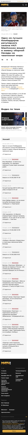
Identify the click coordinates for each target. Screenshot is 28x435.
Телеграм (11, 409)
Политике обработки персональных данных (13, 423)
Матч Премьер (5, 403)
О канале (3, 371)
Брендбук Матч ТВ (6, 375)
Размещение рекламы (19, 380)
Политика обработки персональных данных (5, 382)
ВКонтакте (4, 409)
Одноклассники (5, 412)
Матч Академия (5, 395)
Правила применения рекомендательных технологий (6, 389)
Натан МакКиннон (7, 68)
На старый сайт (20, 1)
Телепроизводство (21, 371)
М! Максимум (5, 405)
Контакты (3, 373)
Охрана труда (5, 378)
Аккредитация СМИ (20, 376)
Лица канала (4, 393)
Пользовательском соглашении (10, 424)
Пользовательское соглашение (7, 416)
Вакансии (18, 373)
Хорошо (14, 431)
